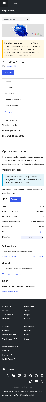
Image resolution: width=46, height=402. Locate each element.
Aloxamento (7, 314)
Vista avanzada (11, 106)
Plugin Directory (8, 11)
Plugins (27, 314)
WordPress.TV (9, 339)
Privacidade (7, 319)
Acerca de (6, 306)
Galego (11, 370)
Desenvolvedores (10, 335)
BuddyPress (8, 359)
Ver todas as (38, 256)
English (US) (39, 232)
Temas (27, 310)
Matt (5, 351)
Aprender (6, 326)
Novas (5, 310)
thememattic (11, 66)
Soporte (8, 112)
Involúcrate (29, 326)
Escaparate (29, 306)
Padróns (27, 319)
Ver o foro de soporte (11, 274)
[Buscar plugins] (27, 19)
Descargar (8, 72)
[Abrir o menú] (42, 3)
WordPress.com (10, 346)
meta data (39, 237)
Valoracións (10, 87)
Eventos (27, 330)
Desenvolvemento (13, 100)
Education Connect (14, 62)
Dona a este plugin (10, 292)
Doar (27, 335)
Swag (27, 339)
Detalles (8, 81)
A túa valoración (9, 256)
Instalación (9, 93)
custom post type (28, 237)
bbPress (7, 355)
